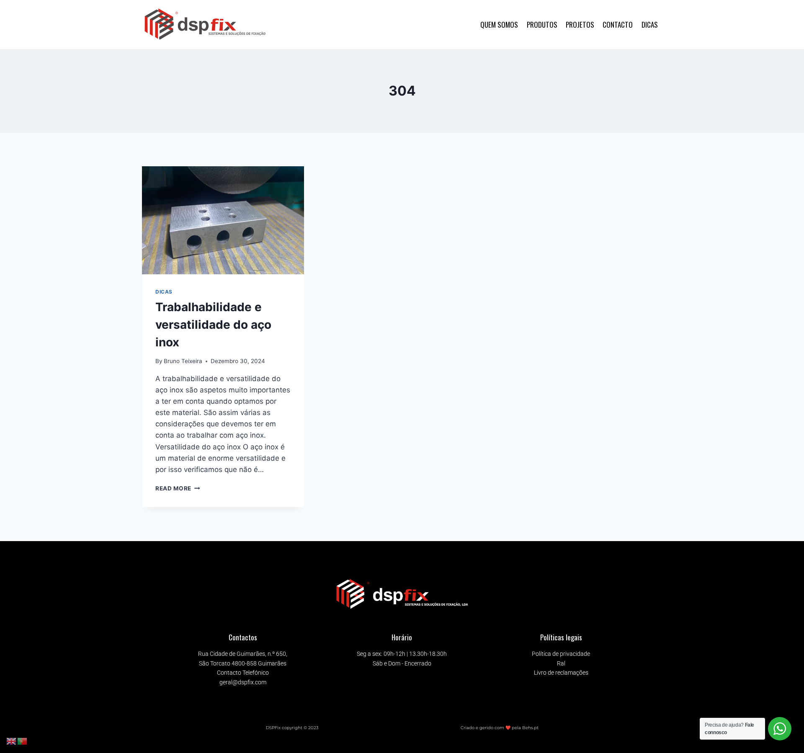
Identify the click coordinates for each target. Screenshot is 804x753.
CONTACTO (618, 24)
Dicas (164, 292)
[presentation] (223, 220)
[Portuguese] (22, 741)
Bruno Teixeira (183, 361)
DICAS (650, 24)
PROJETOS (580, 24)
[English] (11, 741)
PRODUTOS (542, 24)
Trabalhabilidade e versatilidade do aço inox (213, 324)
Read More (177, 488)
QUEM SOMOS (499, 24)
